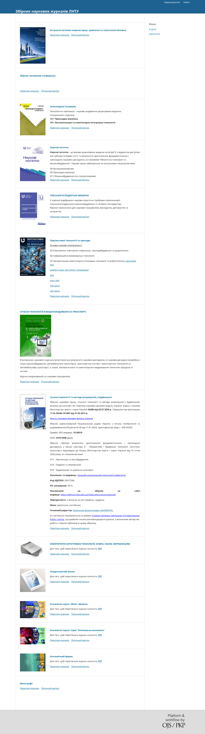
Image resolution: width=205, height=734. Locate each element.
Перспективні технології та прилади (70, 240)
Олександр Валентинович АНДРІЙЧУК (93, 510)
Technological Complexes (63, 106)
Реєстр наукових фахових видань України (71, 418)
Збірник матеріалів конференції (37, 75)
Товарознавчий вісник (62, 571)
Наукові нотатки (59, 147)
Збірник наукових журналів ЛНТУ (47, 11)
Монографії (26, 683)
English (153, 29)
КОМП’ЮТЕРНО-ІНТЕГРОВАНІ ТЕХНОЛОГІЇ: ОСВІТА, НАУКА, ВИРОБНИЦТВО (90, 543)
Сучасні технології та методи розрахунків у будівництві (81, 397)
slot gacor (55, 285)
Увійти (186, 2)
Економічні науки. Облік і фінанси (68, 604)
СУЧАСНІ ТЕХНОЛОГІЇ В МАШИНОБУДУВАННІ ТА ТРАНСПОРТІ (53, 311)
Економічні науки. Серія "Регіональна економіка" (77, 630)
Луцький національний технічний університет (101, 475)
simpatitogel (82, 270)
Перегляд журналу (59, 35)
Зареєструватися (172, 2)
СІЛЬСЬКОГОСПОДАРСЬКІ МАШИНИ (69, 195)
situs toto (54, 280)
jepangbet (131, 261)
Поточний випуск (80, 35)
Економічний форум (61, 656)
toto (52, 264)
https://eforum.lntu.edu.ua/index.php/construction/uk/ (88, 494)
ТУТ (100, 548)
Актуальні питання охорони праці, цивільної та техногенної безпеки (88, 30)
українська (154, 33)
